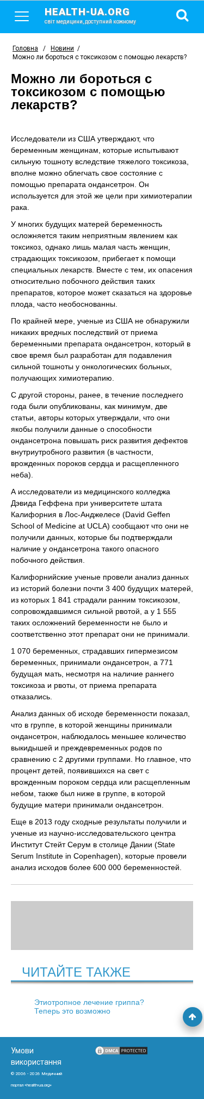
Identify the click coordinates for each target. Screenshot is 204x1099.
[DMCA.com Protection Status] (121, 1053)
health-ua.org (90, 15)
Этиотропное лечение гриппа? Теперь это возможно (89, 1006)
